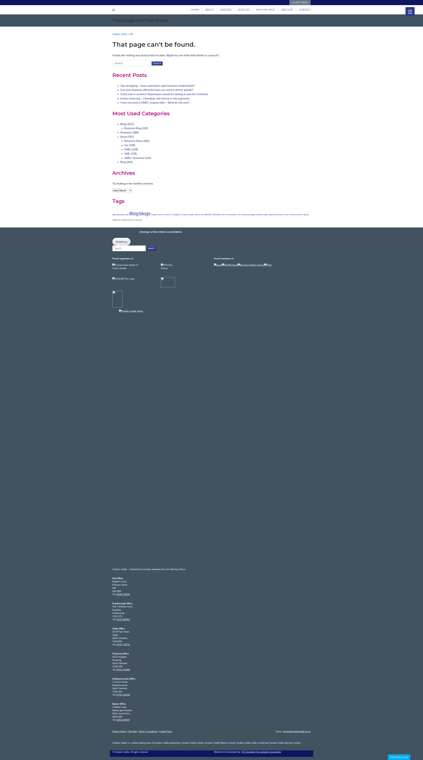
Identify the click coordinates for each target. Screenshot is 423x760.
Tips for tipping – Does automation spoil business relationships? (157, 85)
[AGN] (267, 265)
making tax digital (248, 215)
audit (127, 215)
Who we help (265, 9)
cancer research (164, 215)
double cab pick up (195, 215)
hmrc (223, 215)
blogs (145, 213)
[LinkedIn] (273, 2)
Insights (287, 9)
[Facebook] (269, 2)
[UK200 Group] (230, 265)
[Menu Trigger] (410, 11)
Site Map (132, 731)
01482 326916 (123, 594)
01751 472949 (123, 669)
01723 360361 (123, 619)
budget (154, 215)
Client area (300, 2)
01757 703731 (123, 644)
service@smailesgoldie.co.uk (297, 731)
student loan (126, 220)
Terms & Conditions (148, 731)
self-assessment (296, 215)
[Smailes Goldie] (115, 10)
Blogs (123, 124)
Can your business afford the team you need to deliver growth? (156, 90)
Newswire (126, 132)
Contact (305, 9)
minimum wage (262, 215)
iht (227, 215)
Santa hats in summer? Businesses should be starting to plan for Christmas (164, 94)
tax (132, 220)
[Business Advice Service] (251, 265)
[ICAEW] (218, 265)
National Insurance (276, 215)
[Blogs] (286, 2)
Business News (133, 141)
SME (127, 153)
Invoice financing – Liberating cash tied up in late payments (154, 98)
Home (195, 9)
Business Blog (132, 128)
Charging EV (177, 215)
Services (244, 9)
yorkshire (138, 220)
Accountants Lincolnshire (269, 752)
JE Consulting (248, 752)
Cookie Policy (166, 731)
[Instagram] (276, 2)
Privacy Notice (119, 731)
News (123, 136)
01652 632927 (123, 720)
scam (286, 215)
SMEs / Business (134, 158)
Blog (123, 162)
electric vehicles (212, 214)
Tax (126, 145)
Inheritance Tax (235, 215)
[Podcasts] (283, 2)
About (209, 9)
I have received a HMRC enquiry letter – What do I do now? (155, 102)
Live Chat (399, 757)
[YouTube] (279, 2)
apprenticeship (118, 215)
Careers (225, 9)
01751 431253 (123, 695)
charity (185, 215)
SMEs (127, 149)
